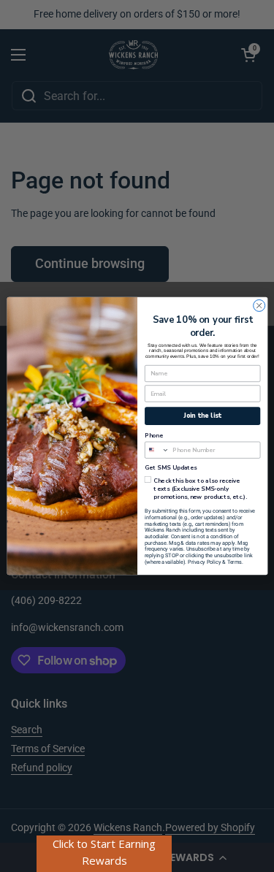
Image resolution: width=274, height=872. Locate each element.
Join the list (202, 415)
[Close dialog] (259, 305)
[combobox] (157, 450)
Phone (154, 436)
